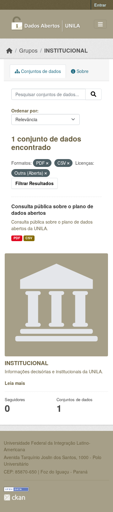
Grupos (28, 50)
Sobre (82, 71)
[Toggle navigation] (100, 24)
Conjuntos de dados (40, 71)
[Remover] (47, 163)
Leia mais (15, 383)
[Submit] (93, 94)
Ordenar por (24, 110)
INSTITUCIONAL (66, 50)
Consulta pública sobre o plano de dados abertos (52, 209)
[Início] (9, 50)
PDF (16, 237)
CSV (28, 237)
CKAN (14, 497)
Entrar (100, 5)
